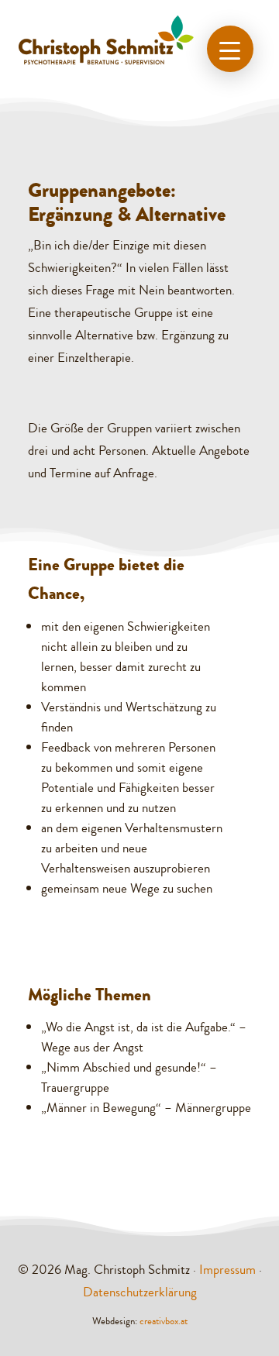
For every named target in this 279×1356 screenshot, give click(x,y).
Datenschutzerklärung (140, 1292)
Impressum (227, 1269)
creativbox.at (164, 1321)
